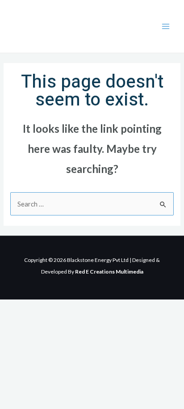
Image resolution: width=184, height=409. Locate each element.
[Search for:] (92, 204)
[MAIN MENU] (166, 26)
